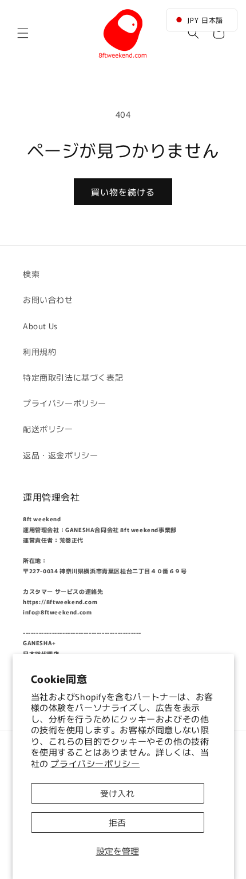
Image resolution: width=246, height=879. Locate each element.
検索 (31, 273)
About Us (40, 325)
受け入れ (117, 793)
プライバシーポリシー (95, 763)
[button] (22, 33)
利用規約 (39, 351)
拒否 (117, 822)
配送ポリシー (48, 428)
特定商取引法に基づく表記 (73, 377)
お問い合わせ (48, 299)
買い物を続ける (123, 192)
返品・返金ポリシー (60, 455)
